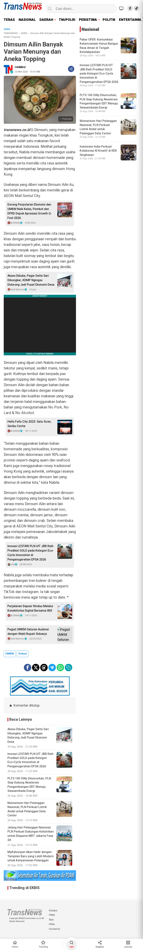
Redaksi (53, 910)
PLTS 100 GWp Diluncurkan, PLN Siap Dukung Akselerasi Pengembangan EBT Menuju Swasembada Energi (99, 101)
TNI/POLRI (67, 19)
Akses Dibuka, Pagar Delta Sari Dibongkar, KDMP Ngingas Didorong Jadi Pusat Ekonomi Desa (30, 280)
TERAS (9, 19)
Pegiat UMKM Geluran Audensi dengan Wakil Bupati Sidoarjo (28, 631)
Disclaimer (54, 929)
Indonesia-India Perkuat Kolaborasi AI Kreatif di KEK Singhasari (98, 150)
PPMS (52, 915)
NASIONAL (27, 19)
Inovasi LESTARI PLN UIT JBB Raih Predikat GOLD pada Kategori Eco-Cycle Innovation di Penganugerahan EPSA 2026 (30, 553)
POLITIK (109, 19)
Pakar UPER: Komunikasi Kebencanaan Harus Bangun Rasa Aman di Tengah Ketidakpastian (99, 45)
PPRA (52, 924)
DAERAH (46, 19)
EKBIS (24, 33)
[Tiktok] (136, 8)
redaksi (20, 67)
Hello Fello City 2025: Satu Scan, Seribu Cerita (29, 423)
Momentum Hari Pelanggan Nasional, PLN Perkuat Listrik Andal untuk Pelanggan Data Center (98, 127)
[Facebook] (130, 8)
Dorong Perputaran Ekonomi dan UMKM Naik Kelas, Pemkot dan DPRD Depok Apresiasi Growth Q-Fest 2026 (29, 211)
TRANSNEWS (11, 33)
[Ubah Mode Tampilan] (122, 8)
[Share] (71, 69)
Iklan (51, 919)
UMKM (9, 654)
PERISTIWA (88, 19)
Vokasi (22, 654)
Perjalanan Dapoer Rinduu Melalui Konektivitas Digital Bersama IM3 (30, 608)
